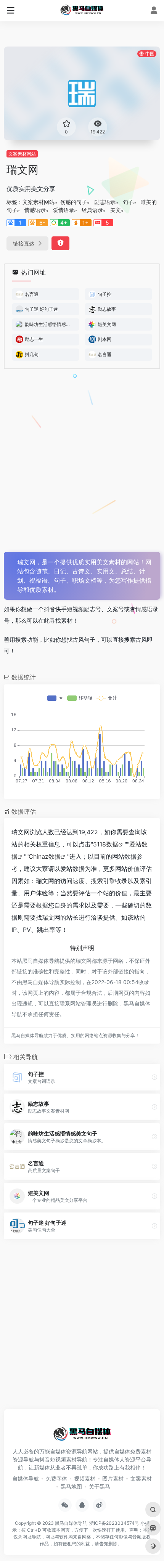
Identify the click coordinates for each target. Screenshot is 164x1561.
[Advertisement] (82, 461)
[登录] (154, 11)
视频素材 (84, 1478)
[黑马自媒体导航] (82, 10)
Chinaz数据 (45, 856)
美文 (115, 210)
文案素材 (141, 1478)
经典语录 (92, 210)
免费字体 (56, 1478)
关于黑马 (99, 1486)
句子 (128, 202)
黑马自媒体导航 (71, 1523)
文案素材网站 (22, 154)
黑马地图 (71, 1486)
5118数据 (105, 844)
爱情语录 (63, 210)
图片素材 (113, 1478)
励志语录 (105, 202)
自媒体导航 (25, 1478)
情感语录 (35, 210)
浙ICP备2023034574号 (114, 1523)
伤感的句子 (73, 202)
